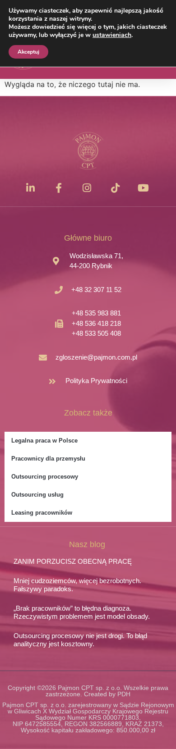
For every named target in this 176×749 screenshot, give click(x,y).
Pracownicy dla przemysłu (48, 458)
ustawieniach (112, 35)
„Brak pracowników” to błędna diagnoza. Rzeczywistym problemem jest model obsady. (82, 612)
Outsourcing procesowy (44, 476)
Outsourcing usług (37, 494)
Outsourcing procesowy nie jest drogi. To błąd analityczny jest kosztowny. (80, 640)
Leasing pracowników (41, 512)
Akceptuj (28, 51)
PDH (123, 694)
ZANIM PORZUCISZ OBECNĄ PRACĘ (73, 561)
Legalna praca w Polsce (44, 440)
